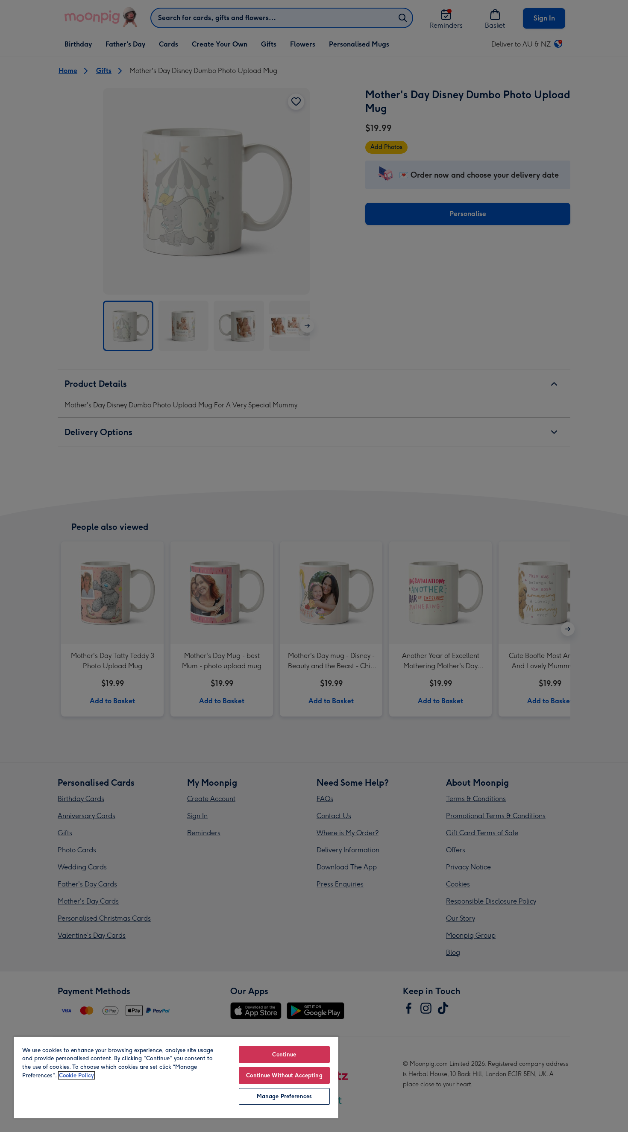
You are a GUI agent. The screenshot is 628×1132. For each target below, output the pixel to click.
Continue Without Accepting (284, 1075)
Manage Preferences (284, 1096)
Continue (284, 1054)
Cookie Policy (76, 1075)
